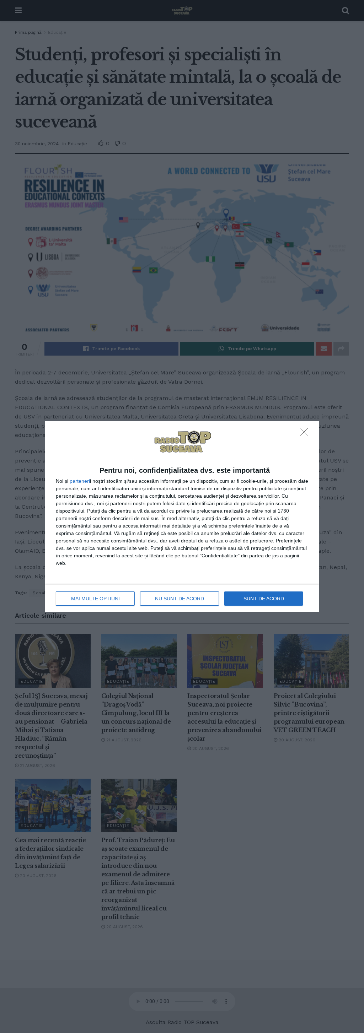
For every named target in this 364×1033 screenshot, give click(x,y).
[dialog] (182, 516)
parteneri (80, 480)
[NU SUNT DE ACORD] (306, 433)
